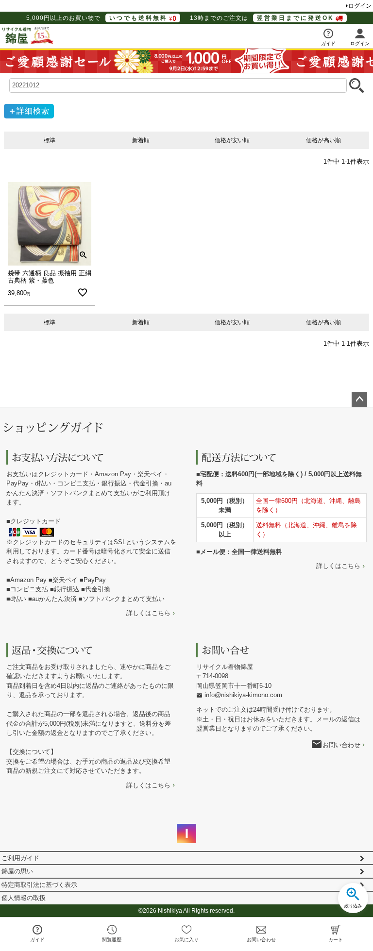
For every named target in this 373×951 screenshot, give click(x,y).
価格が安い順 (232, 140)
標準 (49, 140)
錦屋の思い (17, 871)
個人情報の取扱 (23, 897)
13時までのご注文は (262, 18)
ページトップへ (359, 399)
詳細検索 (33, 111)
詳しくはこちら (148, 613)
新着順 (141, 140)
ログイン (360, 5)
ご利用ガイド (20, 858)
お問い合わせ (341, 745)
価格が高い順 (323, 140)
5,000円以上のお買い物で (97, 18)
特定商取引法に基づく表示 (39, 884)
